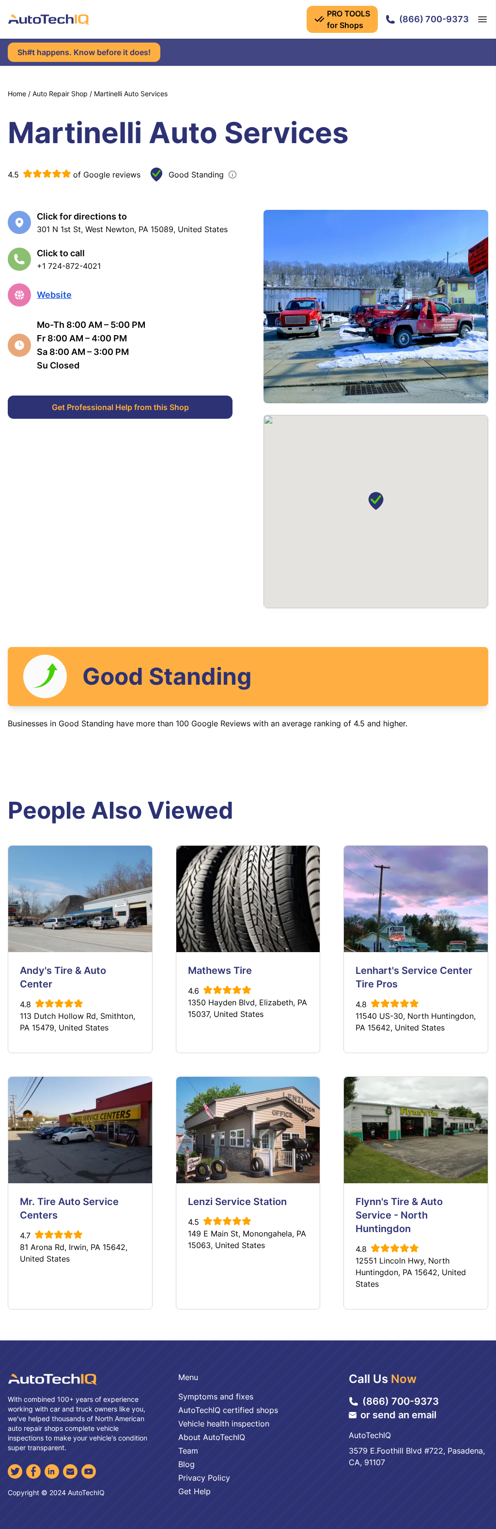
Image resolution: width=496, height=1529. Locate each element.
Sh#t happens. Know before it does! (84, 52)
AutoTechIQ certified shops (228, 1410)
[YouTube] (88, 1471)
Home (17, 93)
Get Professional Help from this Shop (120, 407)
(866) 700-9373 (434, 19)
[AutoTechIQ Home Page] (48, 19)
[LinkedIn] (52, 1471)
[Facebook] (33, 1471)
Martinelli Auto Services (131, 93)
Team (188, 1450)
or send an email (398, 1415)
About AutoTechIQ (211, 1437)
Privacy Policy (204, 1478)
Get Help (194, 1491)
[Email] (70, 1471)
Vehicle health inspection (223, 1423)
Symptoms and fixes (215, 1396)
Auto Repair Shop (60, 93)
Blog (186, 1464)
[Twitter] (15, 1471)
